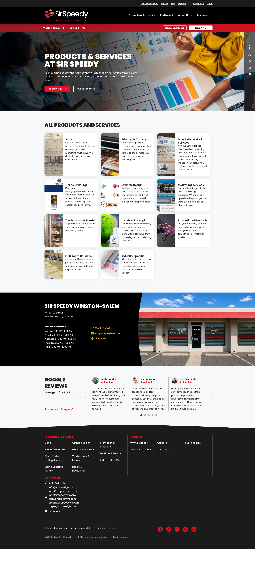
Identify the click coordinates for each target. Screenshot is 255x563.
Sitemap (113, 528)
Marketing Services (191, 185)
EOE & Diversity (100, 528)
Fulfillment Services (78, 256)
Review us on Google (57, 409)
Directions (100, 338)
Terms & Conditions (68, 528)
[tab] (141, 415)
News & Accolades (140, 449)
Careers (162, 442)
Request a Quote (174, 27)
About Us (183, 15)
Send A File (201, 27)
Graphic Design (132, 185)
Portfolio (165, 15)
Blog (173, 3)
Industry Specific (133, 256)
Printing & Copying (134, 139)
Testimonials (164, 449)
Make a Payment (149, 3)
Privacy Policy (50, 528)
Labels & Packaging (135, 220)
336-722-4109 (78, 27)
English (164, 3)
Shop (209, 3)
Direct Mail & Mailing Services (191, 141)
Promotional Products (193, 220)
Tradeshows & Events (80, 220)
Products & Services (140, 15)
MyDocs (182, 3)
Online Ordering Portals (76, 186)
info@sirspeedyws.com (107, 333)
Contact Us (198, 3)
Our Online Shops (86, 89)
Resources (203, 15)
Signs (69, 139)
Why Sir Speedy (138, 442)
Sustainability (193, 442)
